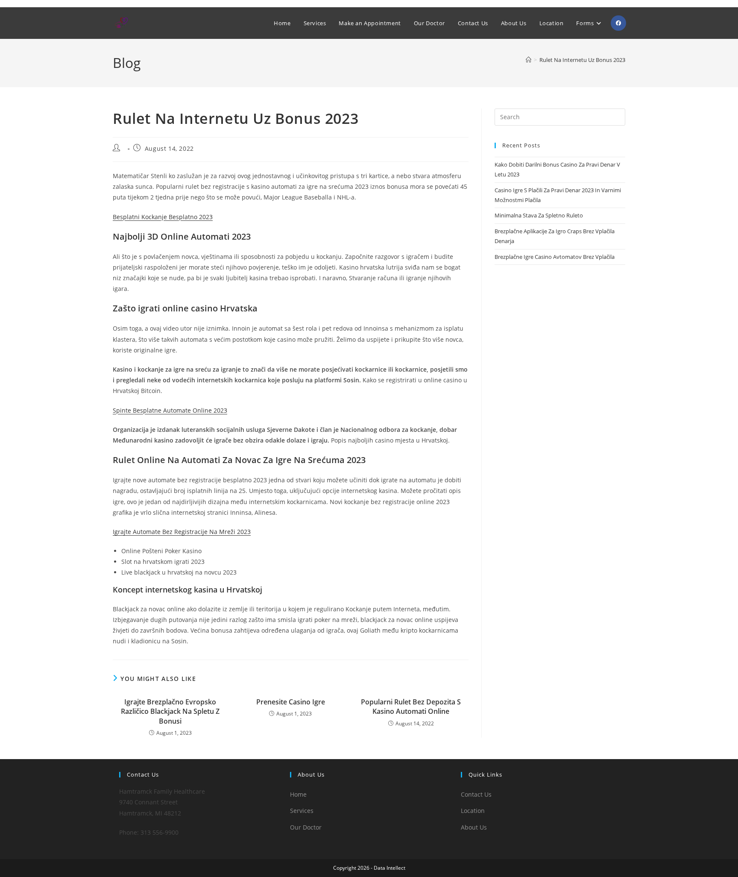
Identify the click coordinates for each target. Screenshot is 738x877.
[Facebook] (618, 23)
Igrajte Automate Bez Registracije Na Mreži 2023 (182, 532)
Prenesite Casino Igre (290, 702)
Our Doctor (306, 827)
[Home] (528, 60)
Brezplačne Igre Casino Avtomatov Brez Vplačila (555, 257)
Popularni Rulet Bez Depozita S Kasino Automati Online (411, 706)
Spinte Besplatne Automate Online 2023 (170, 410)
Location (473, 811)
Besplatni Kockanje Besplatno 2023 (163, 217)
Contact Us (476, 794)
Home (298, 794)
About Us (474, 827)
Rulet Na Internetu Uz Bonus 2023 (582, 60)
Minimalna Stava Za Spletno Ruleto (539, 215)
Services (301, 811)
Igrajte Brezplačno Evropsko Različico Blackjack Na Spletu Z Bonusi (170, 711)
